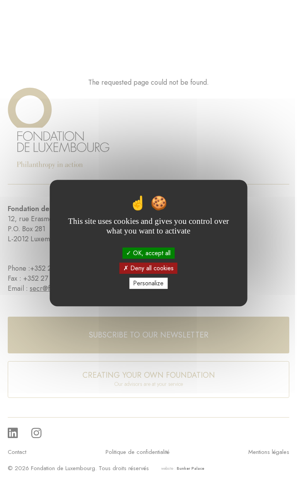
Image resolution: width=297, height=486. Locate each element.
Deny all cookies (151, 268)
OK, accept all (151, 253)
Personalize (148, 283)
